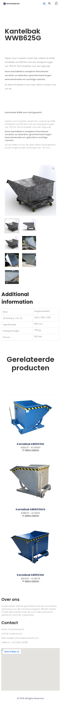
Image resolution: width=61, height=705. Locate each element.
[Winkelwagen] (56, 3)
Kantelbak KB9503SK (30, 574)
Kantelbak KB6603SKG (30, 509)
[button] (44, 3)
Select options (32, 450)
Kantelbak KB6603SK (30, 444)
